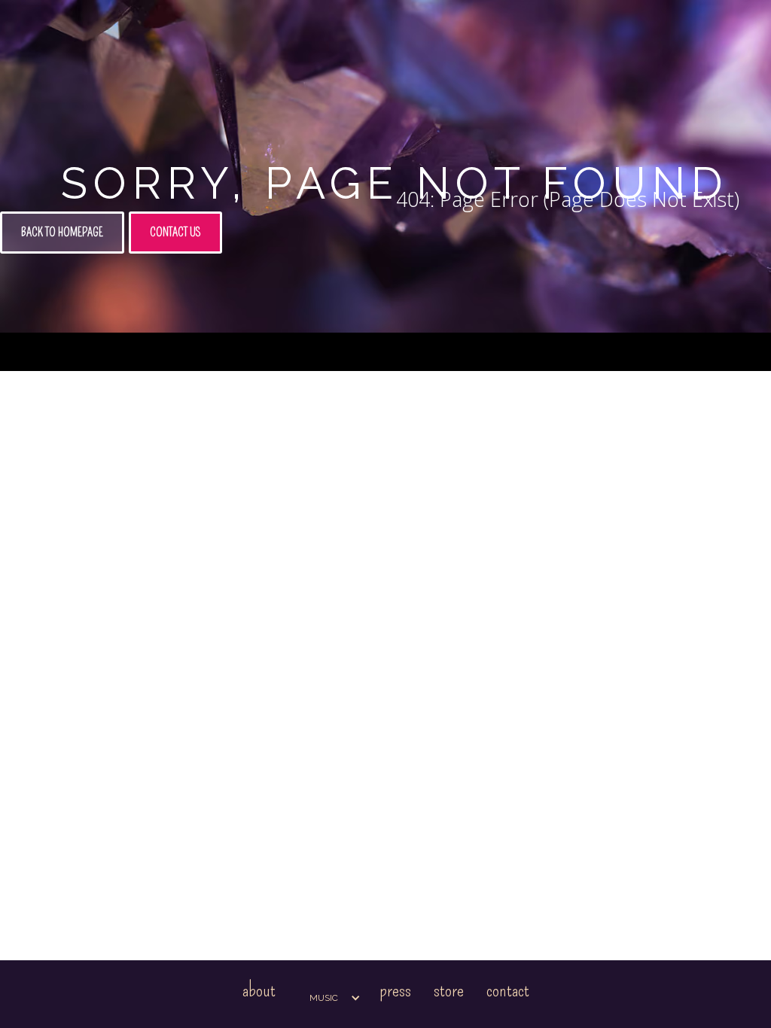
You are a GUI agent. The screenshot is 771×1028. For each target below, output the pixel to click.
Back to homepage (62, 232)
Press (395, 990)
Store (449, 990)
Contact (507, 990)
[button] (327, 998)
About (259, 990)
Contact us (175, 232)
